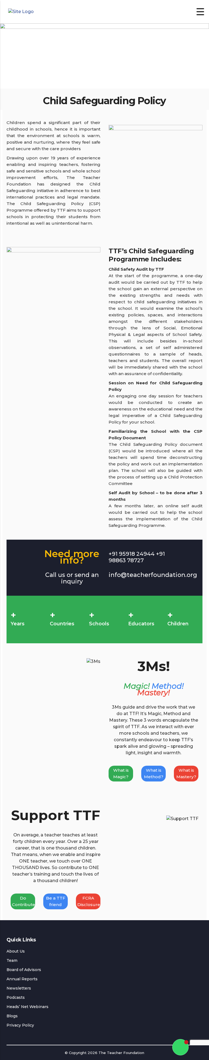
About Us (16, 951)
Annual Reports (22, 978)
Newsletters (19, 988)
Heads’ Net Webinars (27, 1006)
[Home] (21, 11)
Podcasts (16, 997)
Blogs (12, 1015)
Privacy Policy (20, 1025)
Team (12, 960)
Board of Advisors (24, 969)
